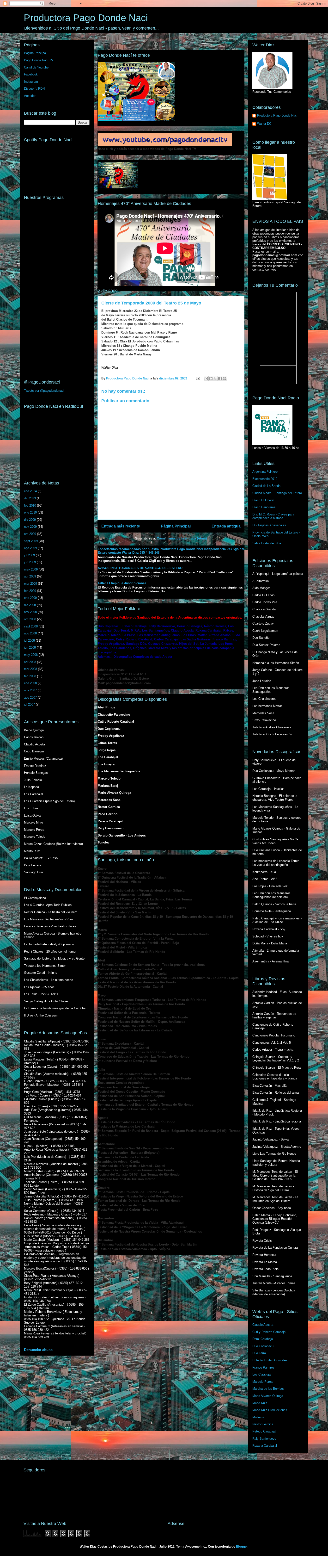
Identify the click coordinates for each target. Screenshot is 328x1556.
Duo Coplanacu (262, 1346)
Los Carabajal (261, 1374)
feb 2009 (30, 591)
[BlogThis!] (210, 378)
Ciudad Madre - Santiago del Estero (277, 493)
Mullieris (258, 1417)
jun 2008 (30, 647)
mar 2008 (30, 669)
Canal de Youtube (36, 67)
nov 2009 (30, 526)
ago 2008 (30, 633)
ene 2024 (30, 491)
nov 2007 (30, 690)
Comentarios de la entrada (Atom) (182, 538)
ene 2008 (30, 683)
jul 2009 (29, 555)
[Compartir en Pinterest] (224, 378)
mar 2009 (30, 583)
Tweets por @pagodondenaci (44, 390)
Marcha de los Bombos (268, 1388)
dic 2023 (30, 498)
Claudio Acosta (262, 1325)
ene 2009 (30, 598)
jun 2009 (30, 562)
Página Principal (176, 526)
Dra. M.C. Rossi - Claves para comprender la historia (273, 516)
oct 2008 (30, 619)
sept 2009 (31, 541)
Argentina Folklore (265, 471)
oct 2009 (30, 534)
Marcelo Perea (262, 1381)
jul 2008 (29, 640)
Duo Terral (259, 1353)
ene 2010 (30, 512)
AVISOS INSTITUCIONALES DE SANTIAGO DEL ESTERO (140, 568)
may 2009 (31, 569)
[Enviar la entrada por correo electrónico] (197, 378)
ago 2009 (30, 548)
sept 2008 (31, 626)
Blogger (242, 1546)
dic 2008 (30, 605)
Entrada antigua (226, 526)
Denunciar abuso (38, 1350)
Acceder (30, 96)
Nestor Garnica (262, 1424)
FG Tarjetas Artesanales (269, 525)
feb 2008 (30, 676)
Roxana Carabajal (264, 1445)
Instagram (31, 81)
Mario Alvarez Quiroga (267, 1396)
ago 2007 (30, 697)
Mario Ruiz (259, 1403)
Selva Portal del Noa (266, 543)
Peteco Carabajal (264, 1431)
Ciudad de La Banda (266, 486)
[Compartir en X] (215, 378)
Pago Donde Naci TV (38, 60)
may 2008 (31, 655)
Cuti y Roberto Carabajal (269, 1332)
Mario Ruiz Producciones (269, 1410)
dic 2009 (30, 519)
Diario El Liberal (263, 500)
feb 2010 (30, 505)
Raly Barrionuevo (264, 1438)
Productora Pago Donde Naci (86, 17)
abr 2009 (30, 576)
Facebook (31, 74)
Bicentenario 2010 (264, 479)
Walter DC (264, 123)
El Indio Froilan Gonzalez (269, 1360)
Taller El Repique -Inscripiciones (122, 583)
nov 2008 (30, 612)
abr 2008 (30, 662)
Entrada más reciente (120, 526)
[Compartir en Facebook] (220, 378)
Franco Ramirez (263, 1367)
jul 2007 (29, 704)
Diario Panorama (263, 507)
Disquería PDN (34, 88)
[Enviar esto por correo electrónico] (206, 378)
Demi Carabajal (262, 1339)
